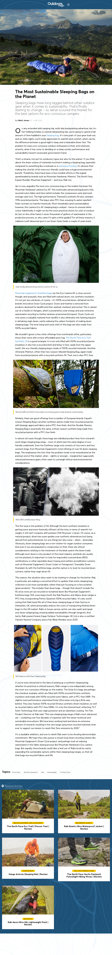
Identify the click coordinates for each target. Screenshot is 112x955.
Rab (42, 772)
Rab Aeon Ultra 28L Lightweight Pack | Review (28, 907)
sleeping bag (52, 135)
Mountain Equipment (31, 772)
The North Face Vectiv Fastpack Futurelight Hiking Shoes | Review (84, 859)
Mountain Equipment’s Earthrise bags (33, 293)
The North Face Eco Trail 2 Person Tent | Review (28, 811)
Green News (16, 772)
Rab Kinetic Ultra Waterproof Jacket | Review (84, 811)
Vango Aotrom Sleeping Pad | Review (28, 858)
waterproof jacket (68, 166)
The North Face (65, 772)
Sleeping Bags (52, 772)
